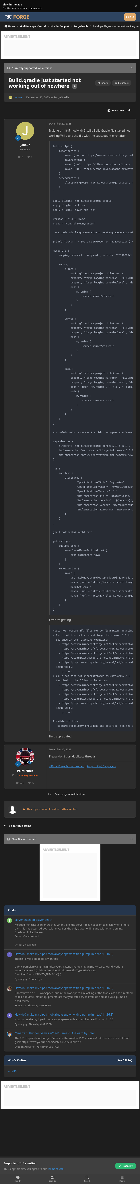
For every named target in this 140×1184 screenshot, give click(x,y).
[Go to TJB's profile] (9, 920)
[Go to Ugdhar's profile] (9, 988)
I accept (128, 1166)
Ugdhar (22, 1005)
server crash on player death (33, 920)
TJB (20, 944)
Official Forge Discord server (66, 766)
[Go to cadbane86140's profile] (9, 1034)
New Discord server (24, 839)
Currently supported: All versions (32, 68)
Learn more (7, 6)
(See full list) (124, 1060)
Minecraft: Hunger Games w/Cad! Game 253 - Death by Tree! (55, 1033)
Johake (18, 97)
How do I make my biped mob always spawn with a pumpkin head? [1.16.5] (64, 954)
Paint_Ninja (25, 771)
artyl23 (12, 1071)
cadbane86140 (26, 1046)
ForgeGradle (61, 97)
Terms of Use (55, 1169)
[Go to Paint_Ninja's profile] (25, 757)
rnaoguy (22, 979)
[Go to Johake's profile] (10, 97)
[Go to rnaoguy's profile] (9, 954)
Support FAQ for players (101, 766)
